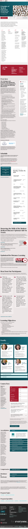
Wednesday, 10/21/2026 (17, 222)
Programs (12, 509)
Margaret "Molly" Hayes (23, 348)
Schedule (13, 68)
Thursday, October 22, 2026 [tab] (5, 172)
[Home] (2, 0)
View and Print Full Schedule (4, 177)
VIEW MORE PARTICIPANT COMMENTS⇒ (6, 316)
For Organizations (13, 511)
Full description (3, 242)
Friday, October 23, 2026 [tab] (5, 174)
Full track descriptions (13, 161)
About (11, 514)
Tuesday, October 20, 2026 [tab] (6, 167)
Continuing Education (21, 83)
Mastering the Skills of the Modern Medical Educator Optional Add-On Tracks (14, 70)
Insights (12, 507)
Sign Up (3, 511)
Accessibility (16, 526)
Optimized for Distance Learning (14, 73)
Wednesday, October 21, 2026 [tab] (5, 170)
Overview (13, 67)
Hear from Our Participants (21, 67)
